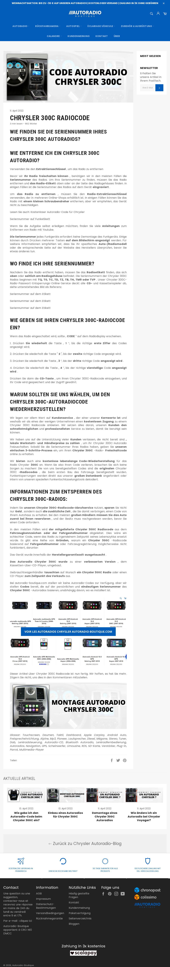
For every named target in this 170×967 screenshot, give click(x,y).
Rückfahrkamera (47, 26)
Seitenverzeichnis (80, 918)
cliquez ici (25, 921)
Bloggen (74, 924)
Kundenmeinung (79, 36)
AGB (39, 893)
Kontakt (101, 36)
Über (117, 36)
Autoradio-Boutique (23, 965)
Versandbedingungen (50, 913)
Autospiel (73, 26)
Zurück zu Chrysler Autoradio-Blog (87, 843)
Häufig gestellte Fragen (79, 895)
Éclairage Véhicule (100, 26)
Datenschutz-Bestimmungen (46, 906)
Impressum (43, 899)
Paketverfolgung (79, 913)
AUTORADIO (20, 26)
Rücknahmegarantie (49, 918)
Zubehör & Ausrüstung (137, 26)
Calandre (53, 36)
